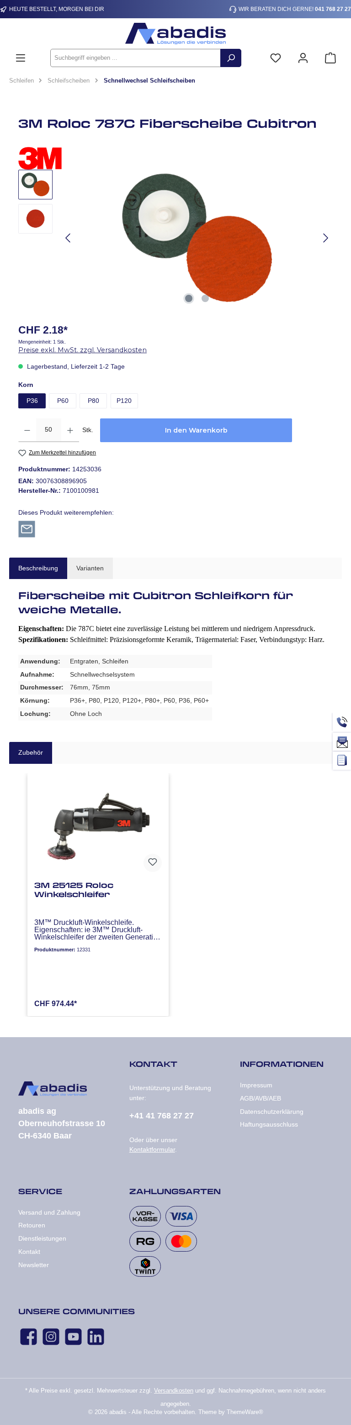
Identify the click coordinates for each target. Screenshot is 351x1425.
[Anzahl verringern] (27, 430)
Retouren (31, 1225)
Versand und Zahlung (49, 1212)
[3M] (175, 158)
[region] (175, 238)
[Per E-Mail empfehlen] (26, 528)
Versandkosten (173, 1391)
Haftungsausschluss (269, 1124)
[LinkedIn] (95, 1336)
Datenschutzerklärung (271, 1111)
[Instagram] (51, 1336)
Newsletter (33, 1264)
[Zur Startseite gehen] (175, 33)
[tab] (38, 568)
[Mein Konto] (303, 58)
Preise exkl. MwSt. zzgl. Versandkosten (82, 350)
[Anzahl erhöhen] (70, 430)
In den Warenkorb (196, 430)
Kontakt (29, 1251)
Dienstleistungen (42, 1238)
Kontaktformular (152, 1149)
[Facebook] (28, 1336)
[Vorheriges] (68, 238)
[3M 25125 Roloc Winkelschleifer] (97, 828)
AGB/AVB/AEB (260, 1098)
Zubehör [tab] (30, 752)
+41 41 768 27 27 (161, 1115)
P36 (32, 400)
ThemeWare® (245, 1412)
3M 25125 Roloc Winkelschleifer (73, 890)
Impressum (256, 1085)
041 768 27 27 (333, 9)
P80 (93, 400)
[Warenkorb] (330, 58)
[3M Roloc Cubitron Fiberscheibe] (197, 238)
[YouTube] (73, 1336)
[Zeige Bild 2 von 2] (205, 298)
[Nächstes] (325, 238)
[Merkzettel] (275, 58)
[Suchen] (230, 58)
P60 (63, 400)
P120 (124, 400)
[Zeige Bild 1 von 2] (188, 298)
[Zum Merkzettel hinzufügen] (153, 863)
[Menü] (20, 58)
